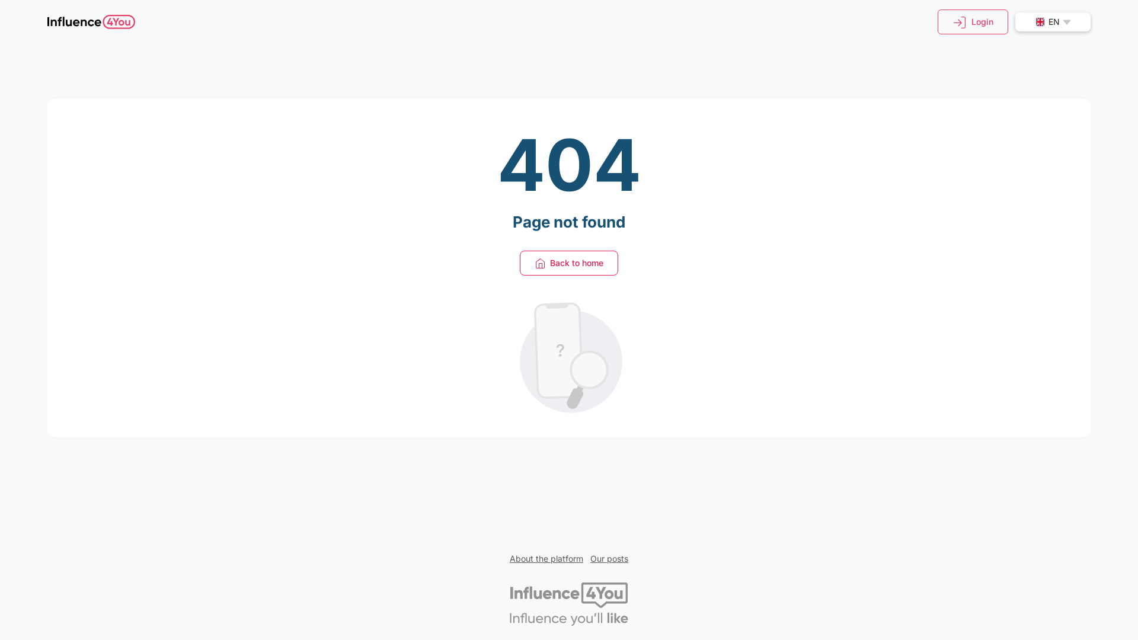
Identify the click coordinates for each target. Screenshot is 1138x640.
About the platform (546, 558)
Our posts (609, 558)
